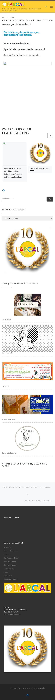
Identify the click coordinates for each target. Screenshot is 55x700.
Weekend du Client (10, 579)
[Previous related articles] (44, 135)
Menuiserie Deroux (8, 420)
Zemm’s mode (7, 353)
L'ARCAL (21, 688)
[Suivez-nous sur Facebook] (3, 190)
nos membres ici (31, 55)
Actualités (7, 547)
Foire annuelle (9, 569)
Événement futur (10, 561)
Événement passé (10, 565)
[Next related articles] (50, 135)
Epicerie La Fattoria (9, 453)
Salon (6, 572)
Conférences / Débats (11, 558)
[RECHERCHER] (24, 199)
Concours (7, 554)
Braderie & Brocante (11, 551)
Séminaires (8, 576)
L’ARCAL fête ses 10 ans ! (39, 168)
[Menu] (51, 6)
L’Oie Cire (5, 386)
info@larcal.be (15, 614)
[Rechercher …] (50, 199)
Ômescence (6, 319)
